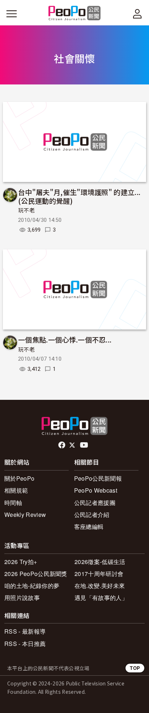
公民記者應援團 (94, 502)
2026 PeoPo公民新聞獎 (35, 573)
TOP (135, 667)
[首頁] (74, 13)
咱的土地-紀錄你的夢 (31, 585)
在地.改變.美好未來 (99, 585)
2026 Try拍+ (20, 561)
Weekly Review (25, 514)
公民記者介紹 (92, 514)
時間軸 (13, 502)
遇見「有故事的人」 (101, 597)
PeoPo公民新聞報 (98, 478)
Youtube (84, 445)
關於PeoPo (19, 478)
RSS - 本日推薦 (25, 643)
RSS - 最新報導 (25, 631)
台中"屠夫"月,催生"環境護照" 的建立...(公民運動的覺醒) (79, 196)
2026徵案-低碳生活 (99, 561)
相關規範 (16, 490)
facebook (62, 445)
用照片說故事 (22, 597)
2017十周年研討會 (98, 573)
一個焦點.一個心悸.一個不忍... (64, 339)
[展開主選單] (11, 14)
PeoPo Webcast (95, 490)
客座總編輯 (89, 526)
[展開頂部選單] (137, 14)
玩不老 (26, 210)
